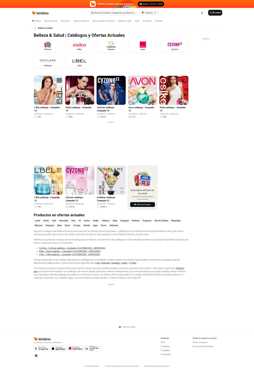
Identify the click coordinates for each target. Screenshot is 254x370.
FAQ (163, 342)
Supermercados (51, 21)
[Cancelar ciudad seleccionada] (155, 12)
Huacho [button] (149, 12)
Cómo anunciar (200, 342)
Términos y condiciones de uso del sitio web (121, 366)
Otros (137, 21)
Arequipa (105, 262)
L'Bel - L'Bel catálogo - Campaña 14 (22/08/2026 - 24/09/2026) (69, 254)
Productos (147, 21)
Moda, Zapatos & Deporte (103, 21)
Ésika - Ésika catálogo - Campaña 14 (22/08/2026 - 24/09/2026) (69, 251)
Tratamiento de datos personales (156, 366)
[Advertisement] (111, 141)
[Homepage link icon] (120, 327)
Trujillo (132, 262)
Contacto (165, 346)
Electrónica (65, 21)
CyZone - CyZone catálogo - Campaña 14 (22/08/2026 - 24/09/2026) (72, 248)
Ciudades (158, 21)
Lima (97, 262)
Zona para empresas (202, 346)
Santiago (115, 262)
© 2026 (92, 366)
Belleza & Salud (124, 21)
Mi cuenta (216, 13)
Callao (124, 262)
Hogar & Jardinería (81, 21)
